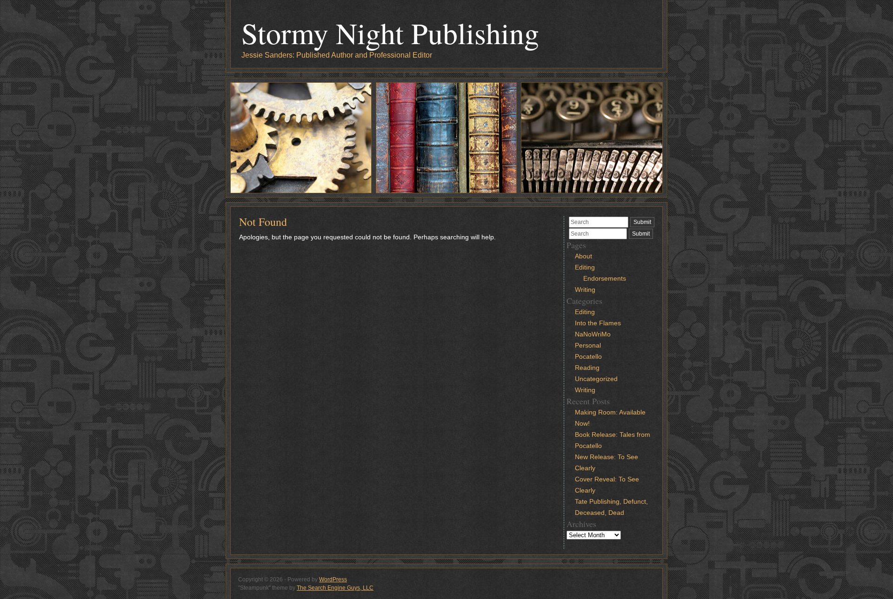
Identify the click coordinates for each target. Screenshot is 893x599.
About (583, 256)
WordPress (333, 579)
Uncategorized (596, 378)
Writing (585, 289)
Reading (587, 367)
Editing (585, 267)
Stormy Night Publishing (390, 33)
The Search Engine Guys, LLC (335, 588)
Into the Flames (598, 323)
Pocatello (588, 356)
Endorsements (604, 278)
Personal (588, 345)
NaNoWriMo (593, 334)
